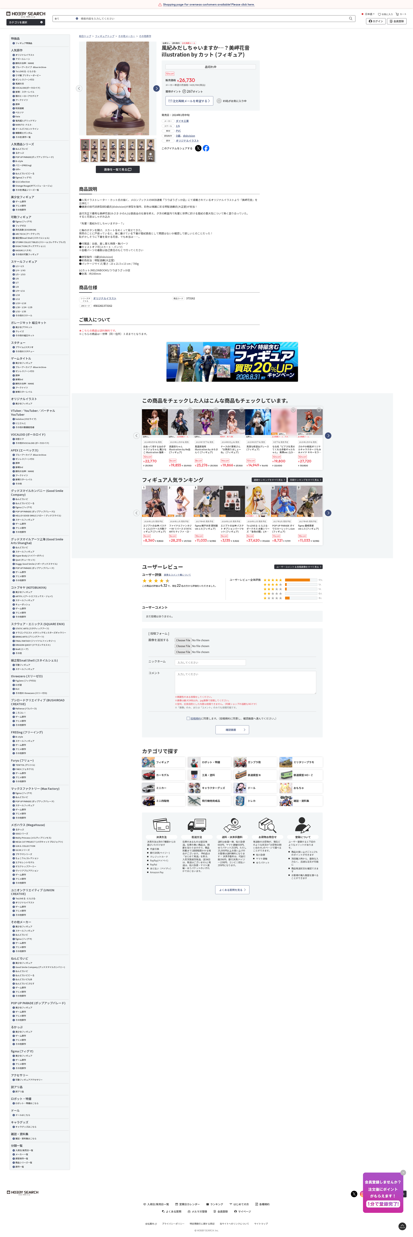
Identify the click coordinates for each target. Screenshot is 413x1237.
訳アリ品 (19, 1091)
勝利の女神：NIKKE (24, 63)
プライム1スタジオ (24, 347)
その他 (18, 483)
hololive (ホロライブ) (25, 418)
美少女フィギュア (23, 362)
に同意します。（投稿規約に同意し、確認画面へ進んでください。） (234, 718)
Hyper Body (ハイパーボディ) (29, 555)
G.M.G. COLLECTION (25, 845)
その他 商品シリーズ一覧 (27, 189)
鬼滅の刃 (19, 83)
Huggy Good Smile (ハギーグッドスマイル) (36, 563)
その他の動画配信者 (24, 427)
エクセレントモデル (24, 862)
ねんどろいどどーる (24, 173)
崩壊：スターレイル (24, 91)
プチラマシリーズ (23, 854)
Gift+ (17, 169)
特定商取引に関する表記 (202, 1223)
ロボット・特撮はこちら (27, 1103)
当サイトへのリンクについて (234, 1223)
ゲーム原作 (20, 201)
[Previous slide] (79, 88)
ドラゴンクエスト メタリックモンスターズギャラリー (40, 632)
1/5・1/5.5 (20, 274)
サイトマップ (261, 1223)
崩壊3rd (19, 379)
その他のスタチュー (24, 351)
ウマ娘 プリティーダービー (28, 75)
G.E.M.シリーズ (22, 849)
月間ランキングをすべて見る (304, 479)
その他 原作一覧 (23, 137)
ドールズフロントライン (27, 128)
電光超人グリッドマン (25, 120)
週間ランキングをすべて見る (268, 479)
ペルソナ (19, 112)
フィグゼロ (20, 225)
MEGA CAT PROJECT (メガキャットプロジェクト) (39, 841)
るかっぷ (19, 152)
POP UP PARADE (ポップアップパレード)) (35, 511)
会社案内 (149, 1223)
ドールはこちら (22, 1114)
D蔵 (178, 136)
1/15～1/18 (20, 303)
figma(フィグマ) (23, 177)
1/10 (17, 294)
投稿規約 (196, 718)
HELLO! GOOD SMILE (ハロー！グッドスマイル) (38, 515)
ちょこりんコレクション (27, 858)
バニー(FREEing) (23, 165)
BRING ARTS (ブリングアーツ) (29, 636)
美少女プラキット (23, 327)
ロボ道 (18, 684)
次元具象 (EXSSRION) (25, 229)
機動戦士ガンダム (23, 132)
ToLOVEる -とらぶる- (25, 898)
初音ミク (19, 438)
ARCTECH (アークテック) (27, 233)
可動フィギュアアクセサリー (29, 1079)
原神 (17, 104)
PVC (178, 131)
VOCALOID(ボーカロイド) (27, 87)
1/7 (17, 282)
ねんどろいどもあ (23, 979)
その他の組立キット (24, 335)
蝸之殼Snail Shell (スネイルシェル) (32, 237)
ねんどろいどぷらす (24, 983)
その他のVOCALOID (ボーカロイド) (32, 443)
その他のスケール (23, 315)
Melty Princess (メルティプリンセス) (33, 837)
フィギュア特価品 (23, 43)
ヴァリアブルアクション (26, 870)
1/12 (17, 298)
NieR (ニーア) (21, 649)
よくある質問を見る (230, 890)
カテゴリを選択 (18, 22)
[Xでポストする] (198, 148)
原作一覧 (19, 1166)
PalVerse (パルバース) (26, 708)
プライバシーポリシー (173, 1223)
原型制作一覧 (21, 1158)
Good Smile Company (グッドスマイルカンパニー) (40, 967)
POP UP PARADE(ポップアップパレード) (34, 157)
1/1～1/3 (19, 266)
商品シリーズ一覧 (23, 1162)
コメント (154, 673)
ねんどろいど (21, 148)
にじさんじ (20, 423)
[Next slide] (156, 88)
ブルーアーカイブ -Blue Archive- (31, 67)
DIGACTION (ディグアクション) (30, 246)
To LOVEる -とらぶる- (25, 71)
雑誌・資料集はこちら (25, 1138)
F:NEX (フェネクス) (24, 769)
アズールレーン (22, 58)
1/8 (17, 286)
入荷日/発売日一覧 (24, 1150)
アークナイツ (21, 99)
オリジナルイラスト (24, 54)
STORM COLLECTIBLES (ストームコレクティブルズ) (40, 242)
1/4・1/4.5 (20, 270)
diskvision (189, 136)
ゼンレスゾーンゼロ (24, 79)
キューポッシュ (22, 604)
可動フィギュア (22, 664)
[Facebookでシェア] (206, 148)
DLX (17, 688)
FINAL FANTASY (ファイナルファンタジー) (35, 640)
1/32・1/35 (20, 311)
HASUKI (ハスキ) (23, 250)
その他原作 (20, 209)
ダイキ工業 (182, 121)
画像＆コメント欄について (177, 574)
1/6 (17, 278)
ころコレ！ (20, 712)
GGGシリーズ (21, 833)
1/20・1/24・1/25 (23, 307)
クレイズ (19, 331)
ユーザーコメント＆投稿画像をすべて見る (297, 566)
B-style (19, 161)
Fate (17, 116)
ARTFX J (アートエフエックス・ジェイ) (34, 596)
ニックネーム (157, 661)
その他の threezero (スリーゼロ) (31, 693)
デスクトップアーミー (25, 866)
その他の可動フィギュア (27, 254)
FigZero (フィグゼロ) (25, 680)
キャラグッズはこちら (25, 1126)
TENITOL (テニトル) (25, 764)
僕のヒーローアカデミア (26, 95)
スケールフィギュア (24, 519)
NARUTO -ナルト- (23, 124)
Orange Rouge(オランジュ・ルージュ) (33, 185)
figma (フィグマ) (23, 221)
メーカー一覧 (21, 1154)
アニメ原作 (20, 205)
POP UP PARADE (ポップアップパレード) (34, 568)
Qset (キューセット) (25, 559)
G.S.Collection (22, 181)
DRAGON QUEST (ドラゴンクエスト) (32, 644)
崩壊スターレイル (23, 391)
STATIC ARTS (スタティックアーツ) (32, 628)
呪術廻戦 (19, 108)
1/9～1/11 (20, 290)
